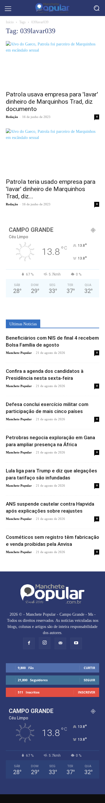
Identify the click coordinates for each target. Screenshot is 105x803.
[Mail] (60, 643)
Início (10, 22)
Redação (12, 117)
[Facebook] (29, 643)
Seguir (89, 680)
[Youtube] (76, 643)
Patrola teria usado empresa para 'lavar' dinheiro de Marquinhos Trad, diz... (50, 189)
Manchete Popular (19, 352)
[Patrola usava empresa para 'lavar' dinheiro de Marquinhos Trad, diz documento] (52, 64)
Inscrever (86, 692)
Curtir (89, 668)
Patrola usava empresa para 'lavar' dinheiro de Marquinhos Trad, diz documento (52, 101)
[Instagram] (44, 643)
